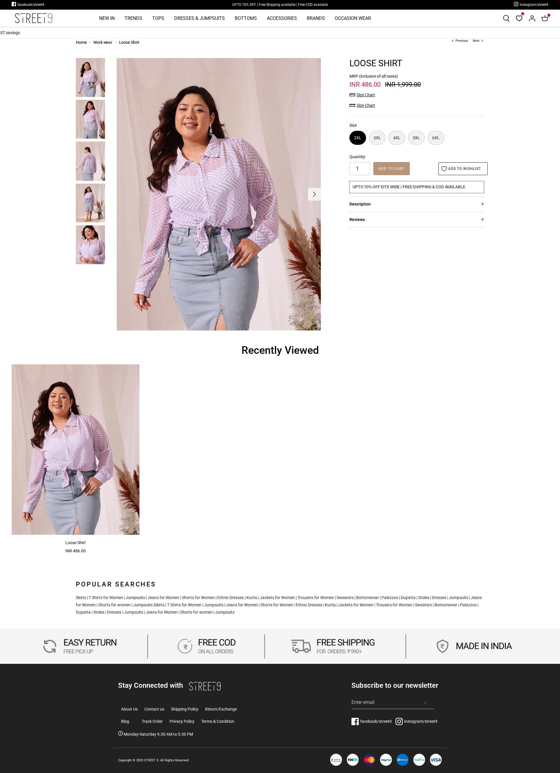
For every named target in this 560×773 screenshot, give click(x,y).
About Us (129, 709)
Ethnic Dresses (230, 597)
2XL (357, 137)
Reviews (357, 219)
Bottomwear (367, 597)
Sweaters (345, 597)
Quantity (357, 156)
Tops (158, 18)
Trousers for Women (316, 597)
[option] (219, 194)
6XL (436, 137)
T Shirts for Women (106, 597)
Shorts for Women (198, 597)
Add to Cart (391, 168)
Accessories (282, 18)
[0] (519, 18)
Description (360, 204)
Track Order (152, 721)
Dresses (439, 597)
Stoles (423, 597)
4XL (396, 137)
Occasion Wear (353, 18)
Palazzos (390, 597)
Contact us (154, 709)
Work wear (102, 42)
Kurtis (251, 597)
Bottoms (246, 18)
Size (353, 125)
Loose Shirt (129, 42)
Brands (316, 18)
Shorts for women (114, 605)
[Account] (532, 18)
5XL (416, 137)
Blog (125, 721)
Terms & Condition (217, 721)
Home (81, 42)
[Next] (314, 194)
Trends (133, 18)
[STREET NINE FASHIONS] (33, 18)
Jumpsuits (135, 597)
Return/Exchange (221, 709)
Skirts (81, 597)
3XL (377, 137)
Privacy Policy (182, 721)
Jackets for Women (277, 597)
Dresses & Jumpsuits (199, 18)
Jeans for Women (163, 597)
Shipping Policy (184, 709)
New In (107, 18)
